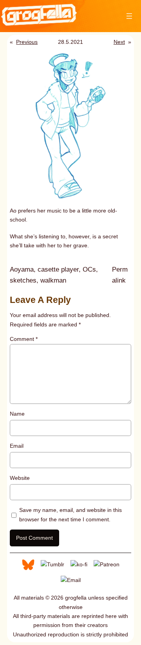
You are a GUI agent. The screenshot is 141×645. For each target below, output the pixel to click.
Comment (24, 339)
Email (17, 446)
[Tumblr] (52, 564)
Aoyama (22, 269)
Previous (27, 42)
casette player (58, 269)
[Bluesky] (28, 564)
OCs (89, 269)
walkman (53, 280)
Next (119, 42)
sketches (23, 280)
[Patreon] (106, 564)
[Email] (70, 580)
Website (20, 478)
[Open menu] (129, 16)
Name (17, 414)
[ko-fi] (79, 564)
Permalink (121, 276)
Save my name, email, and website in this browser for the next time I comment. (70, 514)
